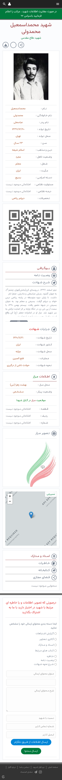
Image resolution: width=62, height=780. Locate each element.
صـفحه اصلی (53, 767)
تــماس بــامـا (24, 767)
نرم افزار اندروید (38, 767)
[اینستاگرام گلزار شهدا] (40, 772)
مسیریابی (51, 494)
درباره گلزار (12, 767)
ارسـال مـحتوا (31, 751)
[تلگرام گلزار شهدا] (35, 772)
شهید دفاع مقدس (31, 38)
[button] (31, 515)
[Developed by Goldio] (3, 776)
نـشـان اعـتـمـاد (26, 772)
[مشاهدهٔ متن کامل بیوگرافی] (6, 290)
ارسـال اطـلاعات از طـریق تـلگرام (31, 742)
